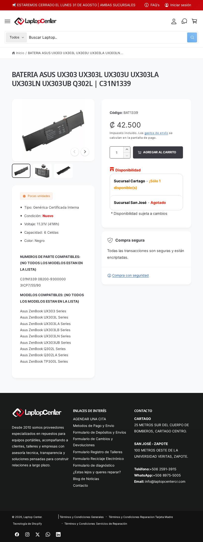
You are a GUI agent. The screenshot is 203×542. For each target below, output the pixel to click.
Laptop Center (33, 517)
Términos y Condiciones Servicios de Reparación (95, 523)
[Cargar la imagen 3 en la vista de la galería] (63, 171)
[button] (7, 21)
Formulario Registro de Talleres (97, 452)
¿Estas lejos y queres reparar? (97, 472)
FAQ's (155, 5)
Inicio (20, 53)
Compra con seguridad (130, 275)
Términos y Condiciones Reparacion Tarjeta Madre (141, 517)
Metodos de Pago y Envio (93, 426)
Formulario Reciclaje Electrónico (98, 459)
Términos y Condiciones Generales (82, 517)
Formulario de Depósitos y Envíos (99, 432)
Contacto (80, 485)
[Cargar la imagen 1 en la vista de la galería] (21, 171)
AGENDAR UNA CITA (89, 419)
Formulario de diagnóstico (93, 465)
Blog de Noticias (86, 479)
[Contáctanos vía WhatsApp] (184, 21)
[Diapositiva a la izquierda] (75, 152)
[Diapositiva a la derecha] (85, 152)
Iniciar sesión (180, 5)
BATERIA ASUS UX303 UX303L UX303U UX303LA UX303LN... (75, 53)
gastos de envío (156, 133)
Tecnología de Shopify (27, 523)
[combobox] (113, 37)
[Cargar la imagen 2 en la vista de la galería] (42, 171)
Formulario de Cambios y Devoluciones (93, 442)
